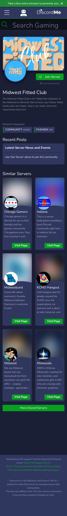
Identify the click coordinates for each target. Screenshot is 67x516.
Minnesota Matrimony (44, 365)
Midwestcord (13, 287)
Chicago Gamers (16, 211)
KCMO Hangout (48, 287)
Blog (47, 470)
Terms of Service (16, 470)
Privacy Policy (53, 466)
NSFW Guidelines (34, 470)
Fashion (44, 129)
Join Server (52, 77)
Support (55, 470)
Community (17, 129)
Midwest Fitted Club (25, 92)
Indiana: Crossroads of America (47, 216)
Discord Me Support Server (37, 462)
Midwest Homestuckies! (14, 365)
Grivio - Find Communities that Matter (25, 466)
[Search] (4, 24)
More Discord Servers (33, 408)
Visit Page (20, 245)
